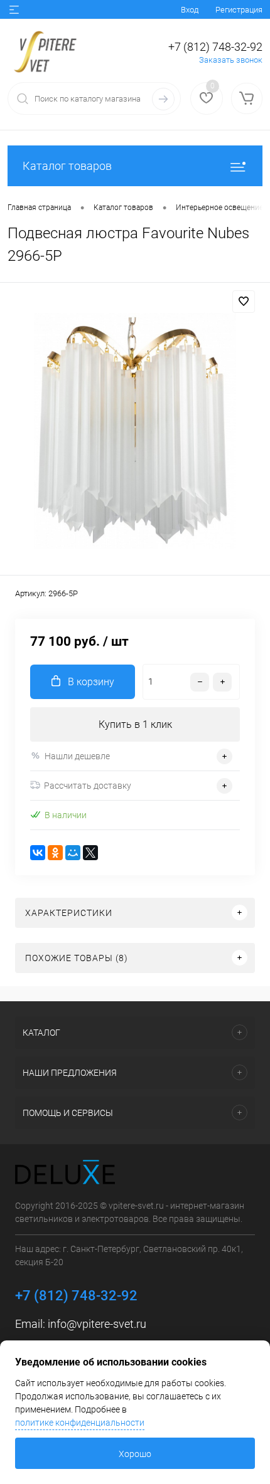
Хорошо (135, 1454)
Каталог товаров (67, 165)
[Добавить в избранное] (243, 301)
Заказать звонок (230, 60)
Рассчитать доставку (87, 786)
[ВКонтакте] (37, 852)
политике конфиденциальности (79, 1423)
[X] (90, 852)
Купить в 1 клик (135, 724)
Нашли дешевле (77, 756)
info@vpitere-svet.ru (97, 1323)
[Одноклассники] (55, 852)
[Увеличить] (135, 431)
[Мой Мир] (72, 852)
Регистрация (238, 9)
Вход (189, 9)
